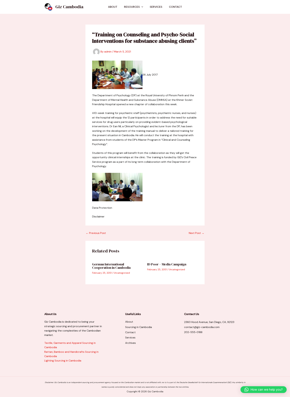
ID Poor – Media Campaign (166, 264)
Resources (132, 7)
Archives (130, 343)
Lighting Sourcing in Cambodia (62, 360)
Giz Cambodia (69, 7)
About (112, 7)
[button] (263, 389)
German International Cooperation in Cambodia (111, 266)
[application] (141, 7)
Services (156, 7)
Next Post (196, 233)
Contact (175, 7)
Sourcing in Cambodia (138, 327)
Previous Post (96, 233)
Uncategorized (122, 272)
